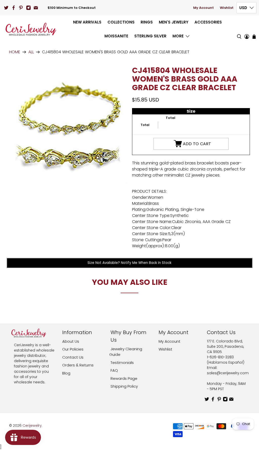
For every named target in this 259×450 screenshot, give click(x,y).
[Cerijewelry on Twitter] (6, 7)
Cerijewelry (32, 425)
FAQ (114, 370)
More (178, 36)
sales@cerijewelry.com (228, 373)
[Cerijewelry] (31, 29)
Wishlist (226, 7)
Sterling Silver (150, 36)
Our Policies (72, 349)
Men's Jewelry (173, 22)
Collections (121, 22)
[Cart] (254, 36)
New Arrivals (87, 22)
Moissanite (116, 36)
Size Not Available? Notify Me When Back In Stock (129, 262)
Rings (147, 22)
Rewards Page (124, 378)
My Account (203, 7)
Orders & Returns (78, 365)
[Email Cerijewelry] (35, 7)
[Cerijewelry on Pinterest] (20, 7)
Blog (66, 373)
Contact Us (72, 357)
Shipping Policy (124, 386)
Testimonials (122, 362)
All (31, 52)
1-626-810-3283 (220, 357)
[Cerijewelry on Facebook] (13, 7)
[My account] (246, 29)
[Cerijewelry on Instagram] (28, 7)
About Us (70, 341)
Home (14, 52)
